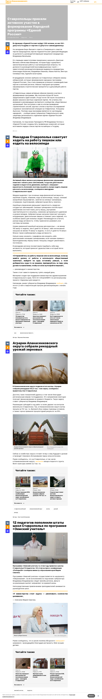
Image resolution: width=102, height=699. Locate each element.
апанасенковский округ (36, 509)
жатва (48, 509)
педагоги (29, 690)
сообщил (59, 283)
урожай (56, 509)
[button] (40, 162)
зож (15, 333)
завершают (60, 641)
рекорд (16, 512)
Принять (91, 695)
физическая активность (26, 333)
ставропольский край (20, 509)
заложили (39, 461)
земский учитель (18, 690)
